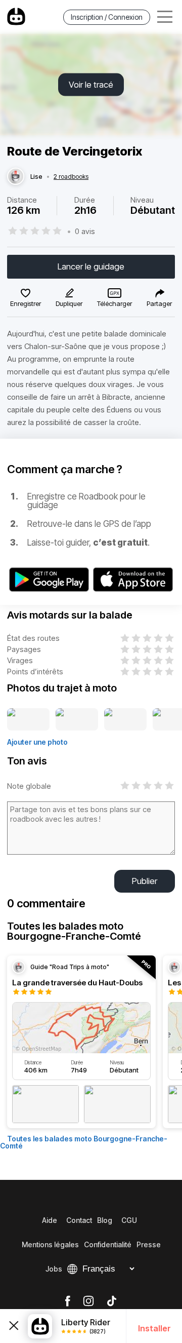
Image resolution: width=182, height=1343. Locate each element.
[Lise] (15, 177)
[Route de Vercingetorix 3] (125, 720)
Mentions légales (50, 1244)
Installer (154, 1328)
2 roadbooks (71, 177)
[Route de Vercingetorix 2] (77, 720)
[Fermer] (14, 1326)
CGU (129, 1220)
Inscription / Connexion (107, 17)
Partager (159, 303)
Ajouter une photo (37, 742)
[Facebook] (67, 1301)
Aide (49, 1220)
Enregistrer (25, 303)
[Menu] (165, 17)
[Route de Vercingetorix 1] (28, 720)
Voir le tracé (91, 85)
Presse (148, 1244)
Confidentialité (107, 1244)
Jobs (54, 1268)
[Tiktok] (111, 1301)
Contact (79, 1220)
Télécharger (114, 303)
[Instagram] (88, 1301)
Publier (144, 881)
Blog (104, 1220)
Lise (36, 177)
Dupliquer (69, 303)
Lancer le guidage (91, 266)
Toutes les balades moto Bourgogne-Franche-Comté (83, 1142)
